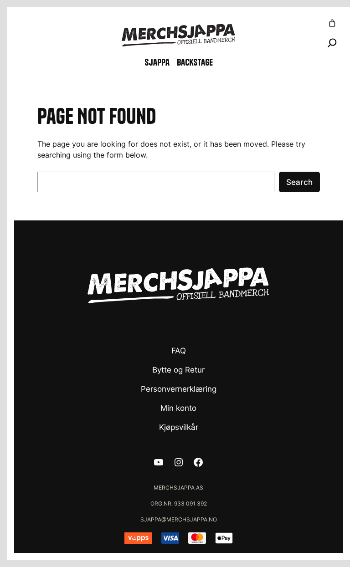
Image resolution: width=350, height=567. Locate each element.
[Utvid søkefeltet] (332, 43)
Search (299, 182)
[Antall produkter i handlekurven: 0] (332, 23)
